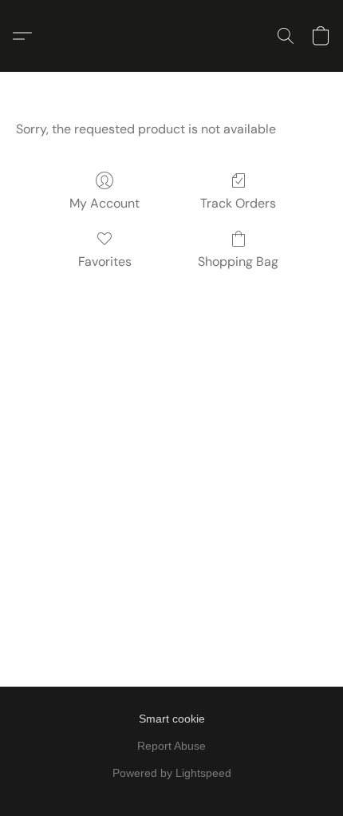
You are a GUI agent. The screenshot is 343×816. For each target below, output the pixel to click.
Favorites (105, 261)
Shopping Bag (238, 261)
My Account (104, 203)
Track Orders (238, 203)
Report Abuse (171, 745)
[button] (26, 35)
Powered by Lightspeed (171, 772)
